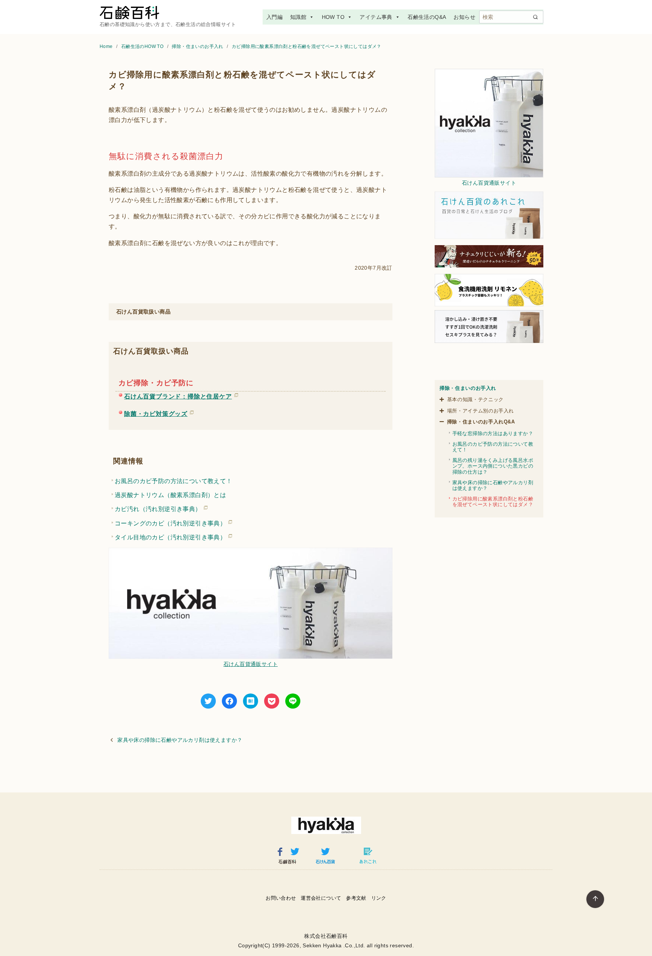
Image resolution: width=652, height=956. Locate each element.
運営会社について (321, 898)
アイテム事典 (376, 17)
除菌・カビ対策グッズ (156, 412)
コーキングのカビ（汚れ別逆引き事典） (170, 522)
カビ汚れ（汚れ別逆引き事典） (158, 508)
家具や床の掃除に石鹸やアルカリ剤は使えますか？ (179, 740)
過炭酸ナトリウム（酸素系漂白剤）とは (170, 495)
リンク (378, 898)
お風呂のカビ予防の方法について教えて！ (173, 481)
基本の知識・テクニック (475, 399)
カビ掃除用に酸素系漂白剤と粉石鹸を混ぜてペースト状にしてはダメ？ (306, 46)
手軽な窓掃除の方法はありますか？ (492, 433)
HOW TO (333, 17)
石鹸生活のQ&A (427, 17)
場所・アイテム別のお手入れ (480, 411)
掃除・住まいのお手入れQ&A (481, 422)
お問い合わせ (281, 898)
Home (107, 46)
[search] (535, 17)
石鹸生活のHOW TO (143, 46)
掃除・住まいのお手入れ (198, 46)
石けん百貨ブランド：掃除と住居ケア (178, 395)
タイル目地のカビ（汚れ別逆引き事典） (170, 536)
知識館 (298, 17)
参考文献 (356, 898)
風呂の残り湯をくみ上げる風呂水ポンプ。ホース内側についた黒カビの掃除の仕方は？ (492, 465)
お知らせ (464, 17)
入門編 (274, 17)
